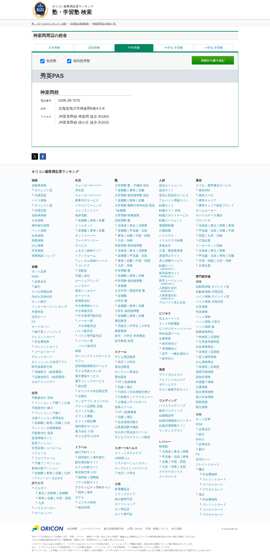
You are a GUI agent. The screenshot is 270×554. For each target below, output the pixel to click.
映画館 (163, 446)
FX (33, 321)
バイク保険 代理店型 (209, 301)
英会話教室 (122, 366)
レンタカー (82, 285)
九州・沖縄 (125, 240)
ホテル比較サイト (87, 467)
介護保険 (202, 387)
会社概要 (72, 528)
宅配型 (82, 270)
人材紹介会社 (168, 289)
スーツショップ (125, 504)
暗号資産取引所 (42, 366)
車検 (78, 351)
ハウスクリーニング (88, 205)
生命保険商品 (204, 346)
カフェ (79, 361)
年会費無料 (42, 341)
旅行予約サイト (85, 452)
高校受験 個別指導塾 (128, 245)
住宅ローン (39, 316)
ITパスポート (138, 402)
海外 (90, 492)
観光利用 (84, 507)
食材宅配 (81, 215)
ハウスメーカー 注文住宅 (47, 478)
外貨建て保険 (204, 382)
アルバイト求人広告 (172, 302)
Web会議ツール (169, 333)
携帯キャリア (207, 200)
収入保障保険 (207, 357)
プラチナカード (212, 489)
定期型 (215, 336)
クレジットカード (43, 336)
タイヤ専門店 (123, 514)
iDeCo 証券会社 (42, 296)
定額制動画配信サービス (91, 366)
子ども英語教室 (125, 357)
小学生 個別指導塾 (127, 311)
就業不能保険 (204, 371)
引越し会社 (82, 275)
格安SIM (204, 190)
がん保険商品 (204, 362)
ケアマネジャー (142, 397)
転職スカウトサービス (174, 215)
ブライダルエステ (171, 374)
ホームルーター (206, 210)
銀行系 (39, 331)
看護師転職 (166, 225)
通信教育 (121, 320)
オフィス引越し (85, 411)
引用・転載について (157, 528)
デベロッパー (43, 513)
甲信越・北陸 (138, 230)
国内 (81, 492)
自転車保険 (39, 215)
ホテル (79, 497)
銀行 (37, 286)
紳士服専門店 (123, 499)
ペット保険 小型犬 (208, 321)
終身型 (203, 336)
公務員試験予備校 (126, 427)
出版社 (82, 396)
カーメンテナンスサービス (93, 356)
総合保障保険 (204, 392)
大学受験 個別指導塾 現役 (132, 195)
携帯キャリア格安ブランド (216, 205)
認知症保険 (203, 377)
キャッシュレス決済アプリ (49, 362)
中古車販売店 (84, 311)
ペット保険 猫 (205, 326)
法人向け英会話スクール (131, 432)
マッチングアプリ (171, 430)
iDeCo (200, 439)
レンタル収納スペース (93, 260)
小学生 (145, 326)
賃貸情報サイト (42, 438)
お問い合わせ (134, 528)
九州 (67, 423)
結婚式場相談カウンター (175, 420)
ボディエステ (168, 384)
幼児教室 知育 (124, 340)
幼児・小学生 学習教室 (130, 335)
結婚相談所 (166, 415)
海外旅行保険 (40, 225)
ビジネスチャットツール (175, 328)
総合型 (82, 386)
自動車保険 (39, 185)
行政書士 (124, 397)
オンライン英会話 (126, 371)
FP (120, 382)
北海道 (122, 225)
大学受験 (54, 47)
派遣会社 (165, 245)
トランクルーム (85, 255)
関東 (186, 451)
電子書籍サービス (87, 376)
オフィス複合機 (85, 421)
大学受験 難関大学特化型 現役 (135, 205)
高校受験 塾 (122, 220)
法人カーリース (169, 318)
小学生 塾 (121, 300)
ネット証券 (39, 271)
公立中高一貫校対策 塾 (130, 290)
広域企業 (205, 240)
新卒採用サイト (169, 274)
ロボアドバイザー (43, 382)
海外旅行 (99, 457)
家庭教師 (121, 331)
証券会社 (40, 281)
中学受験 (134, 47)
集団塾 (51, 61)
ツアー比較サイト (87, 482)
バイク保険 (39, 200)
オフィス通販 (84, 416)
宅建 (121, 387)
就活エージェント (171, 185)
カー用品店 (122, 509)
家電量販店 (122, 489)
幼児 (121, 362)
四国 (202, 235)
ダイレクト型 (43, 190)
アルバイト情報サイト (174, 200)
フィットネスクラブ (128, 453)
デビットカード (42, 357)
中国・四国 (63, 498)
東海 (49, 423)
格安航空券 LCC (86, 472)
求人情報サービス (171, 260)
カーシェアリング (87, 280)
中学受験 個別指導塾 (128, 280)
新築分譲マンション (45, 468)
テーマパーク (168, 476)
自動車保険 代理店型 (209, 291)
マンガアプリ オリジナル (91, 401)
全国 (183, 466)
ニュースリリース (90, 528)
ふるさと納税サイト (88, 250)
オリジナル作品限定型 (93, 391)
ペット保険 (39, 230)
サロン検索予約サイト (174, 389)
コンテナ (84, 265)
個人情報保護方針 (114, 528)
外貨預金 (37, 311)
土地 (67, 402)
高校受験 (94, 47)
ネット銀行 (39, 301)
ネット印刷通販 (169, 323)
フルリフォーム (45, 458)
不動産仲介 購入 (42, 408)
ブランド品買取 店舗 (89, 406)
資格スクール (123, 407)
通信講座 (121, 377)
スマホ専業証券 (42, 291)
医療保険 (37, 240)
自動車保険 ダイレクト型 (212, 286)
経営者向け (169, 343)
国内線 (82, 477)
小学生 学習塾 (213, 47)
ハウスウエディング (172, 405)
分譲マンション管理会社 (48, 418)
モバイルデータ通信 (209, 215)
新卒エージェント (171, 282)
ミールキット (84, 225)
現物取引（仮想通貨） (49, 371)
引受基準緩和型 (209, 341)
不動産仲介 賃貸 (42, 433)
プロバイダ (203, 220)
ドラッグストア (125, 494)
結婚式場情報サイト (172, 425)
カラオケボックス (171, 471)
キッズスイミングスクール (131, 468)
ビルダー (40, 488)
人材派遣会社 (168, 297)
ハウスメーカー (45, 508)
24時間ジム (122, 458)
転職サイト (166, 205)
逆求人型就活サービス (174, 195)
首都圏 (39, 423)
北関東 (51, 493)
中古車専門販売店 (90, 315)
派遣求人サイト (169, 255)
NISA (35, 276)
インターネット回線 (209, 245)
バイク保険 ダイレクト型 (212, 296)
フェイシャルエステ (172, 379)
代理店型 (40, 195)
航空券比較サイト (87, 462)
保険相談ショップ (43, 255)
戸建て (56, 402)
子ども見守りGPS (87, 436)
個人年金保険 (204, 397)
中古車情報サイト (87, 305)
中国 (231, 230)
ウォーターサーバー (88, 185)
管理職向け (169, 348)
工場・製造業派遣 (171, 250)
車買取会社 (82, 300)
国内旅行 (84, 457)
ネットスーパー (85, 235)
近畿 (58, 423)
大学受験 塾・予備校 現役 (132, 185)
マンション (42, 402)
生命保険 (37, 235)
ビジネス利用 (87, 502)
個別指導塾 (81, 61)
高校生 (122, 326)
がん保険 (37, 245)
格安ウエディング (171, 410)
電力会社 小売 (84, 431)
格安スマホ (206, 195)
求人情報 (176, 528)
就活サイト (166, 190)
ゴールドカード (45, 351)
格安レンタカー (85, 290)
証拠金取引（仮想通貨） (51, 377)
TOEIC (122, 392)
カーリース (82, 295)
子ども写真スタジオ (88, 371)
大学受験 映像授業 (127, 215)
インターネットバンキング (49, 306)
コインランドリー (87, 210)
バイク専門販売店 (90, 335)
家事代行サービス (87, 200)
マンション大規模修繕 (46, 428)
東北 (41, 493)
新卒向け (168, 358)
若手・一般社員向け (175, 353)
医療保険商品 (204, 331)
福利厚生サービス (87, 426)
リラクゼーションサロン (131, 463)
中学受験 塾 (122, 270)
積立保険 (202, 407)
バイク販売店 (84, 331)
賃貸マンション (42, 443)
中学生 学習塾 (174, 47)
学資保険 (37, 250)
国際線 (94, 477)
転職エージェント (171, 220)
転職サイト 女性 (170, 210)
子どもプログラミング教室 (132, 437)
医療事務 (130, 382)
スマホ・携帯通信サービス (213, 185)
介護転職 (165, 230)
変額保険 (202, 402)
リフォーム (39, 453)
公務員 (122, 402)
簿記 (129, 387)
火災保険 (37, 220)
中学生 (134, 326)
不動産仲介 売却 (42, 397)
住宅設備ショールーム (46, 448)
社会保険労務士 (140, 392)
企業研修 (165, 338)
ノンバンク (53, 331)
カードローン (40, 326)
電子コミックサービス (90, 381)
